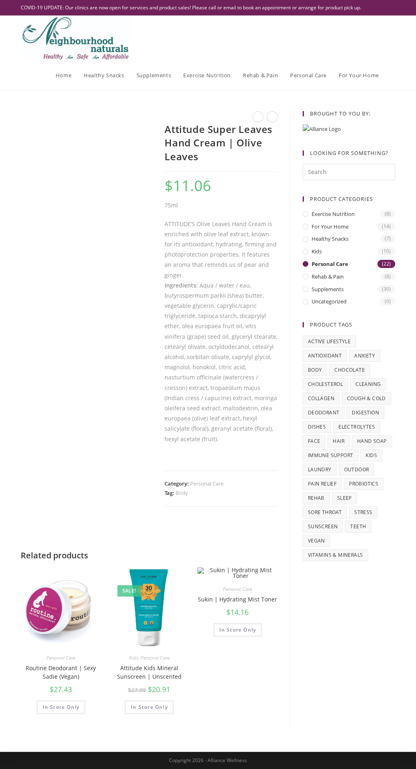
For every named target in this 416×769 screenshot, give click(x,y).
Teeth (358, 526)
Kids (133, 657)
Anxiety (364, 355)
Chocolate (349, 369)
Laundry (320, 469)
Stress (363, 512)
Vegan (316, 540)
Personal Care (206, 483)
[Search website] (393, 75)
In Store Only (61, 707)
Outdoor (356, 469)
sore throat (325, 512)
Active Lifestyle (329, 341)
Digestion (365, 412)
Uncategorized (329, 301)
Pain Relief (322, 483)
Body (182, 493)
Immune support (330, 455)
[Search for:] (349, 171)
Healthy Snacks (330, 238)
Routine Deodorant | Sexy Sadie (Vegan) (61, 672)
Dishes (317, 426)
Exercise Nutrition (333, 214)
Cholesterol (325, 384)
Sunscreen (323, 526)
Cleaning (368, 384)
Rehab (316, 498)
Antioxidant (325, 355)
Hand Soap (372, 441)
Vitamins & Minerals (335, 554)
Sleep (344, 498)
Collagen (321, 398)
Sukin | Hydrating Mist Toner (237, 599)
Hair (338, 441)
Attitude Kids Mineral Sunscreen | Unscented (149, 672)
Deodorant (324, 412)
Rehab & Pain (328, 276)
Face (314, 441)
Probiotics (363, 483)
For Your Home (330, 226)
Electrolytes (356, 426)
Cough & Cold (366, 398)
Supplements (328, 289)
